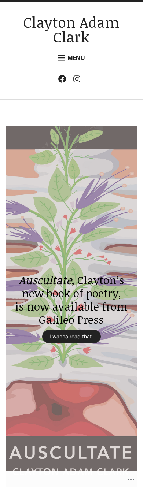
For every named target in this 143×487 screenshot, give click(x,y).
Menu (76, 58)
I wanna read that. (71, 336)
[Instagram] (78, 80)
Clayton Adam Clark (71, 29)
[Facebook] (64, 80)
